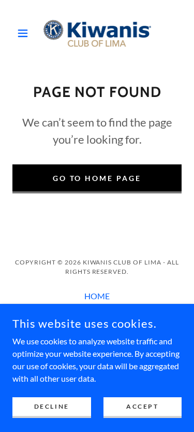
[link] (97, 33)
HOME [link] (97, 296)
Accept (142, 406)
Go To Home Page (97, 178)
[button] (25, 33)
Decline (51, 406)
